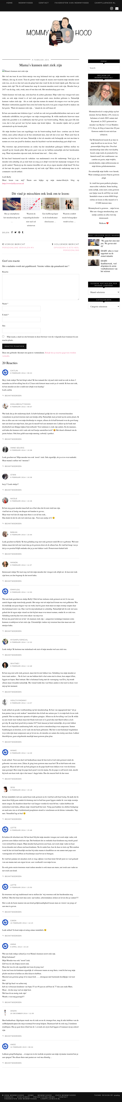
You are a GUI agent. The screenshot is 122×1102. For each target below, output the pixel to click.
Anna (13, 944)
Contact (44, 3)
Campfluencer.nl (105, 3)
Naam (5, 303)
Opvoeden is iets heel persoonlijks (66, 247)
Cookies (8, 1097)
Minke (13, 750)
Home (9, 3)
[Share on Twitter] (16, 232)
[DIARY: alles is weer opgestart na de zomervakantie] (94, 253)
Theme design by (107, 1095)
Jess (12, 787)
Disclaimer (23, 1097)
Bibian (13, 532)
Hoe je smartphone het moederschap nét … (12, 217)
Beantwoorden (13, 396)
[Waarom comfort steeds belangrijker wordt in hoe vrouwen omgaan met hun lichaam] (69, 204)
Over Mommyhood (65, 1095)
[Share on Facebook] (12, 232)
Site (3, 325)
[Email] (117, 8)
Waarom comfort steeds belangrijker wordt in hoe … (69, 217)
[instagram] (111, 8)
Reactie (5, 271)
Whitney (14, 663)
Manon (14, 562)
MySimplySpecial (19, 640)
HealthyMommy (18, 700)
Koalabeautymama (20, 404)
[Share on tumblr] (22, 232)
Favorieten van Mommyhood (72, 3)
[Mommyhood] (61, 33)
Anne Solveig (17, 448)
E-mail (5, 314)
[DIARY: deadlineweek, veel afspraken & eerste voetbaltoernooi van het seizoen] (94, 262)
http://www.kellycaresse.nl (13, 183)
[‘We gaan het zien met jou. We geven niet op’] (94, 242)
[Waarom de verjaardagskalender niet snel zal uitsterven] (31, 204)
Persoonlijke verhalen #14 (18, 246)
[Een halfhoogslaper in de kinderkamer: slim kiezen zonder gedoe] (50, 204)
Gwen (13, 921)
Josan (13, 1011)
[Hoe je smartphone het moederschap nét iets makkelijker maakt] (12, 204)
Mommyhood (26, 3)
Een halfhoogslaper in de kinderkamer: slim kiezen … (50, 217)
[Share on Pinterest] (19, 232)
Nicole (13, 499)
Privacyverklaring (44, 1097)
